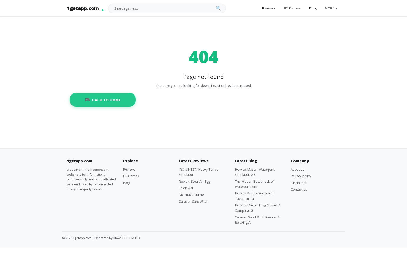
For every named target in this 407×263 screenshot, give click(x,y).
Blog (313, 8)
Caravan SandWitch (193, 201)
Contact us (299, 189)
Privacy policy (301, 176)
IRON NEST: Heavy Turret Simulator (198, 172)
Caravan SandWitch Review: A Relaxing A (257, 220)
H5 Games (292, 8)
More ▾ (331, 8)
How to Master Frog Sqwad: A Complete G (258, 208)
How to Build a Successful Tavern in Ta (254, 196)
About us (297, 169)
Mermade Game (191, 194)
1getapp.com (83, 8)
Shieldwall (186, 188)
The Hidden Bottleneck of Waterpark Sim (254, 184)
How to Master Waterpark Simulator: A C (255, 172)
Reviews (268, 8)
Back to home (106, 99)
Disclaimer (299, 183)
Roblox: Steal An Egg (194, 181)
